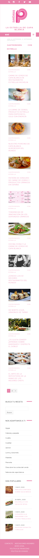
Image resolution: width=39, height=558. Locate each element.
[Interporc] (19, 16)
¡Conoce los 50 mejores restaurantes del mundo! (17, 279)
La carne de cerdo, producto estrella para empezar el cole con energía (18, 113)
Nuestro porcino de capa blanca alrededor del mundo (19, 147)
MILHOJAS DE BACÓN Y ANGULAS (23, 528)
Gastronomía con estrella (19, 71)
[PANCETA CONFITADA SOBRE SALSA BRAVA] (9, 490)
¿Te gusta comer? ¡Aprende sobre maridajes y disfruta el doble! (19, 343)
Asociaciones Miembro (24, 543)
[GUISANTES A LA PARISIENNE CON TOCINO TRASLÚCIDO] (9, 515)
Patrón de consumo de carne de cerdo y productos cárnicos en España (19, 181)
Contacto (9, 543)
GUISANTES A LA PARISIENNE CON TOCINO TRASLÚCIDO (23, 516)
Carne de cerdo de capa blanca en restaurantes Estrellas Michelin (18, 79)
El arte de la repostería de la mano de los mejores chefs (17, 377)
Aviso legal (19, 546)
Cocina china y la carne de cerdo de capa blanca (18, 246)
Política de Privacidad (19, 549)
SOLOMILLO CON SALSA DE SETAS (21, 503)
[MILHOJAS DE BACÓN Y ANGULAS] (9, 528)
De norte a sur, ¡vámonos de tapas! (18, 311)
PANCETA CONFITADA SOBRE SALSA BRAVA (23, 491)
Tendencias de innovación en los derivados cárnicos (18, 214)
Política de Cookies (19, 551)
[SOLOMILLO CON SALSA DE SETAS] (9, 502)
